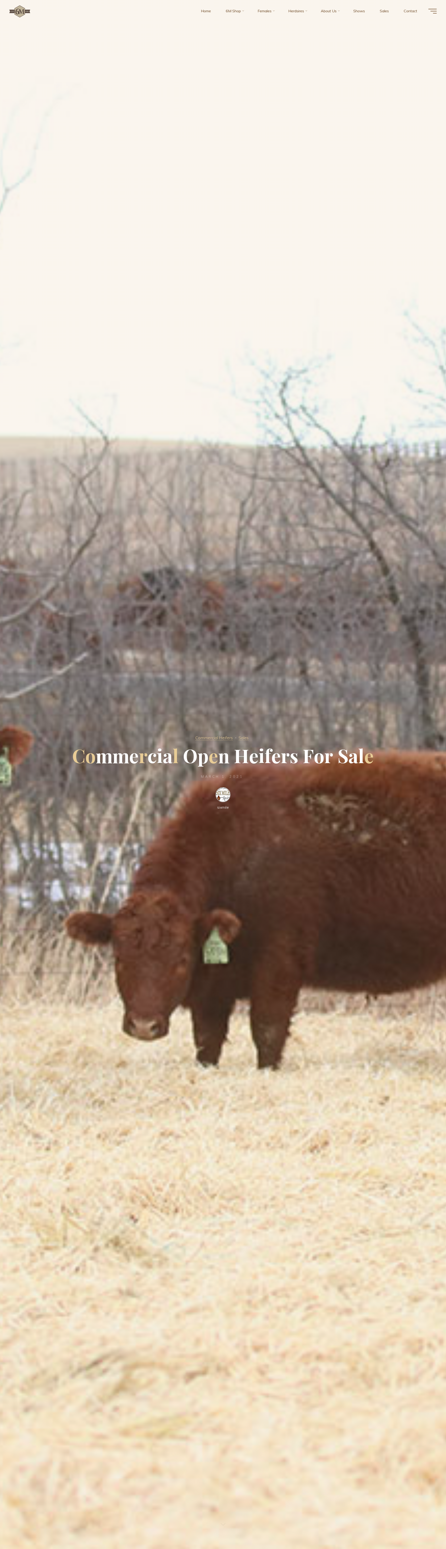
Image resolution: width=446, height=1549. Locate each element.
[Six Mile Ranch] (19, 11)
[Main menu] (432, 11)
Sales (244, 737)
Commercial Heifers (214, 737)
